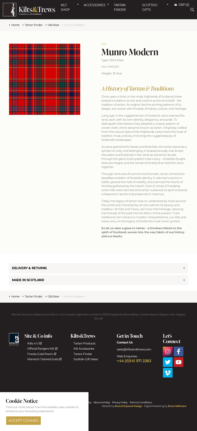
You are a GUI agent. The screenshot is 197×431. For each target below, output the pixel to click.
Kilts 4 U (32, 343)
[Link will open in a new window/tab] (14, 339)
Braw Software (177, 406)
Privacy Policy (120, 402)
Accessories (94, 5)
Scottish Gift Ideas (85, 359)
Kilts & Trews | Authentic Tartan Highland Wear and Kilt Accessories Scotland (29, 9)
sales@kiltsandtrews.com (134, 349)
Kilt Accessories (83, 348)
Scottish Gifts (149, 7)
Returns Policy (102, 402)
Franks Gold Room (40, 354)
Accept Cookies (23, 420)
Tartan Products (84, 343)
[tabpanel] (44, 79)
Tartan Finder (120, 7)
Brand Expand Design (128, 406)
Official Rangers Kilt (40, 348)
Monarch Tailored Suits (42, 359)
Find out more (15, 407)
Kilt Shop (65, 7)
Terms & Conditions (141, 402)
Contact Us (125, 342)
